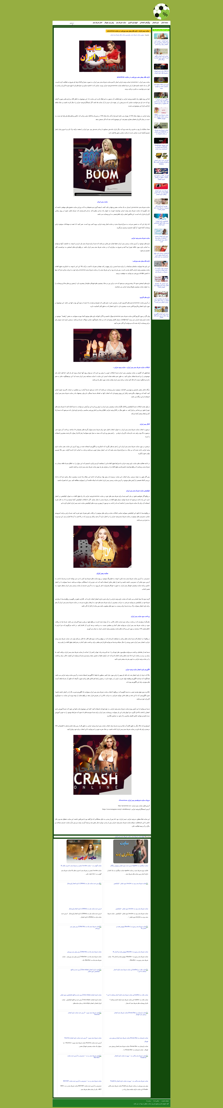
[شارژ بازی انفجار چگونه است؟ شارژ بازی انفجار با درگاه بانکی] (161, 51)
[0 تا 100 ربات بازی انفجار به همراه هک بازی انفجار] (161, 66)
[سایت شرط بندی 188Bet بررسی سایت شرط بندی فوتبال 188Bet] (161, 110)
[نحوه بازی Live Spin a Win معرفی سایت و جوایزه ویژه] (161, 79)
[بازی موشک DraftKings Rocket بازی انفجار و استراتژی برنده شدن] (161, 140)
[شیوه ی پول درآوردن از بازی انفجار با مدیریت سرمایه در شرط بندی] (161, 263)
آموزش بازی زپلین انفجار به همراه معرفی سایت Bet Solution (161, 162)
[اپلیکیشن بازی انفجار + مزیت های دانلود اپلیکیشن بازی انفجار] (161, 216)
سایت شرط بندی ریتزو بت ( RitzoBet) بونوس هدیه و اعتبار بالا (130, 952)
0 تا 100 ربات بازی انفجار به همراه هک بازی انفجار (161, 72)
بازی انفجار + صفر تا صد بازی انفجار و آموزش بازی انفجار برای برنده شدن (161, 42)
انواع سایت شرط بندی (138, 836)
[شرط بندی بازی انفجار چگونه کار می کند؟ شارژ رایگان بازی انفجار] (161, 186)
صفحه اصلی (164, 22)
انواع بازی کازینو (133, 22)
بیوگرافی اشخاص (145, 22)
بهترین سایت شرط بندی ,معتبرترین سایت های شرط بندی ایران (127, 35)
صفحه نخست (165, 1101)
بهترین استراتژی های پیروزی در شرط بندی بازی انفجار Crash (161, 207)
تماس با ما (156, 1101)
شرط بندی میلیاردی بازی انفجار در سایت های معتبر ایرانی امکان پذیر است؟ (161, 300)
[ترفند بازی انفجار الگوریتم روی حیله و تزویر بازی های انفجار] (161, 309)
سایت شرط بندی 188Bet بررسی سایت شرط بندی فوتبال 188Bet (161, 116)
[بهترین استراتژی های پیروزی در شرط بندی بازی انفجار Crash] (161, 201)
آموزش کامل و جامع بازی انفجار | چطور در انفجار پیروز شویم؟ (161, 177)
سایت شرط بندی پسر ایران (123, 836)
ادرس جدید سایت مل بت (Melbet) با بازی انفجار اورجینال (85, 909)
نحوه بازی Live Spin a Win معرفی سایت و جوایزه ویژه (161, 86)
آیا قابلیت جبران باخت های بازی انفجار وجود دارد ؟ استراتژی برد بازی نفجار (161, 255)
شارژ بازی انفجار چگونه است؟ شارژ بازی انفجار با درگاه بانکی (161, 57)
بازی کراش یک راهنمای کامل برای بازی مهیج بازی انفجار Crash (161, 285)
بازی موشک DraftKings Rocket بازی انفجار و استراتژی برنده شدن (161, 147)
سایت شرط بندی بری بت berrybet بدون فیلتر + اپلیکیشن (132, 909)
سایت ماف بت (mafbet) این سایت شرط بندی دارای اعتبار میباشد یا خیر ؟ (127, 995)
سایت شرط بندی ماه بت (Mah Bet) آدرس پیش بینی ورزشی (84, 952)
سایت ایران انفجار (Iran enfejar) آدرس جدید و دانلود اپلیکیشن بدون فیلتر (80, 995)
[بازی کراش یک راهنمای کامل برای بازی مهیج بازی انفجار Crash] (161, 278)
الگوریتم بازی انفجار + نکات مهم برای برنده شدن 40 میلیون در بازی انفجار (161, 101)
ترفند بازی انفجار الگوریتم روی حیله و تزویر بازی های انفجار (161, 315)
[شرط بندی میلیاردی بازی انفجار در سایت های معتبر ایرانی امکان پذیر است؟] (161, 293)
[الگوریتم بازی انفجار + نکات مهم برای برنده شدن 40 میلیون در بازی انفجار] (161, 95)
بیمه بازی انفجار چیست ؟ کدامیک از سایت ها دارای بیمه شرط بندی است (161, 239)
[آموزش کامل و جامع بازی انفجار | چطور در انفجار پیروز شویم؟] (161, 170)
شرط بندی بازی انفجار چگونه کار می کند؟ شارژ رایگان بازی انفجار (161, 192)
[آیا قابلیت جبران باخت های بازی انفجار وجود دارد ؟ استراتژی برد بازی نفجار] (161, 248)
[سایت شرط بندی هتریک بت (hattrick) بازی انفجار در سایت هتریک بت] (161, 125)
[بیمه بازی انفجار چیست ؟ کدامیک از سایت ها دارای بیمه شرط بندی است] (161, 231)
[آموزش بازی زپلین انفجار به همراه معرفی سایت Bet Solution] (161, 155)
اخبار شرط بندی (97, 22)
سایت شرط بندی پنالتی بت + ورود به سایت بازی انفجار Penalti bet (129, 1081)
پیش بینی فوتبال (109, 22)
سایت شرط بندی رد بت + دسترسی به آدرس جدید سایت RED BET (82, 1081)
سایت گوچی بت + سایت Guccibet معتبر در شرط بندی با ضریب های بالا (81, 865)
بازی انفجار (155, 22)
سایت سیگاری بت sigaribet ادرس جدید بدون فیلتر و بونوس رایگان (129, 865)
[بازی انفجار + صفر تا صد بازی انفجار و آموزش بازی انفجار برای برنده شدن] (161, 36)
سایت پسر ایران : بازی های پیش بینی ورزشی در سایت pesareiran (128, 31)
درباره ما (148, 1101)
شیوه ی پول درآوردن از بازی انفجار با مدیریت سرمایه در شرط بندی (161, 270)
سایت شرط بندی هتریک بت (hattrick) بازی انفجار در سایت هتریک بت (161, 131)
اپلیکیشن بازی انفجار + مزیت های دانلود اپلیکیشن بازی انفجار (161, 222)
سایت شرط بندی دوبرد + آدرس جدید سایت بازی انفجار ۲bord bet (82, 1038)
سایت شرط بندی (121, 22)
